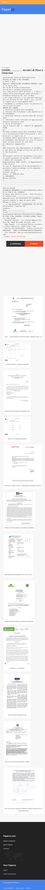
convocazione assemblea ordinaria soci (17, 411)
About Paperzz (8, 845)
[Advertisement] (22, 40)
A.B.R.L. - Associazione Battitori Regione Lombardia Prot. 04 (23, 337)
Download (16, 244)
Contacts (6, 848)
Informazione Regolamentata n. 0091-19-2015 (18, 574)
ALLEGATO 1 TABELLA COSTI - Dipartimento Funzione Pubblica (23, 485)
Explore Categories (9, 841)
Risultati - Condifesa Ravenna (17, 439)
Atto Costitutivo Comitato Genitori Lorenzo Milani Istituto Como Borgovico (23, 810)
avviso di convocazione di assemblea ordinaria (19, 528)
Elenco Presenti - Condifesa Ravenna (17, 364)
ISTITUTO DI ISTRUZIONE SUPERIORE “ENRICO (17, 762)
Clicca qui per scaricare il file (17, 715)
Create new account (9, 874)
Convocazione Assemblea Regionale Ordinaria (19, 621)
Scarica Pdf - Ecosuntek (17, 668)
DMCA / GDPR (20, 888)
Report (35, 244)
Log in (5, 870)
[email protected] (18, 236)
